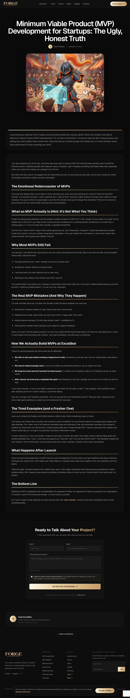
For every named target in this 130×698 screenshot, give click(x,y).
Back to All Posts (66, 634)
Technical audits (47, 674)
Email (68, 544)
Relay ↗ (70, 678)
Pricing (60, 4)
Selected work (72, 656)
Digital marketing (47, 671)
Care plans (45, 678)
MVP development (48, 656)
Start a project (118, 4)
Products (86, 4)
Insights (77, 4)
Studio (69, 4)
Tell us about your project (38, 554)
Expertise (42, 4)
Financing (70, 671)
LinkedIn (7, 674)
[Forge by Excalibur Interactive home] (10, 4)
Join (121, 669)
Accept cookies (105, 690)
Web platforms (46, 660)
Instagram (15, 674)
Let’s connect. (70, 500)
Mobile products (47, 663)
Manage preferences (23, 692)
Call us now (81, 595)
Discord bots (46, 667)
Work (53, 4)
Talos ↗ (70, 674)
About (69, 663)
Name (31, 544)
